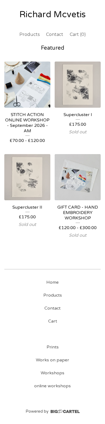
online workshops (52, 386)
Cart (52, 321)
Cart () (78, 34)
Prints (53, 347)
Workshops (52, 373)
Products (29, 34)
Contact (54, 34)
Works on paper (52, 360)
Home (52, 282)
